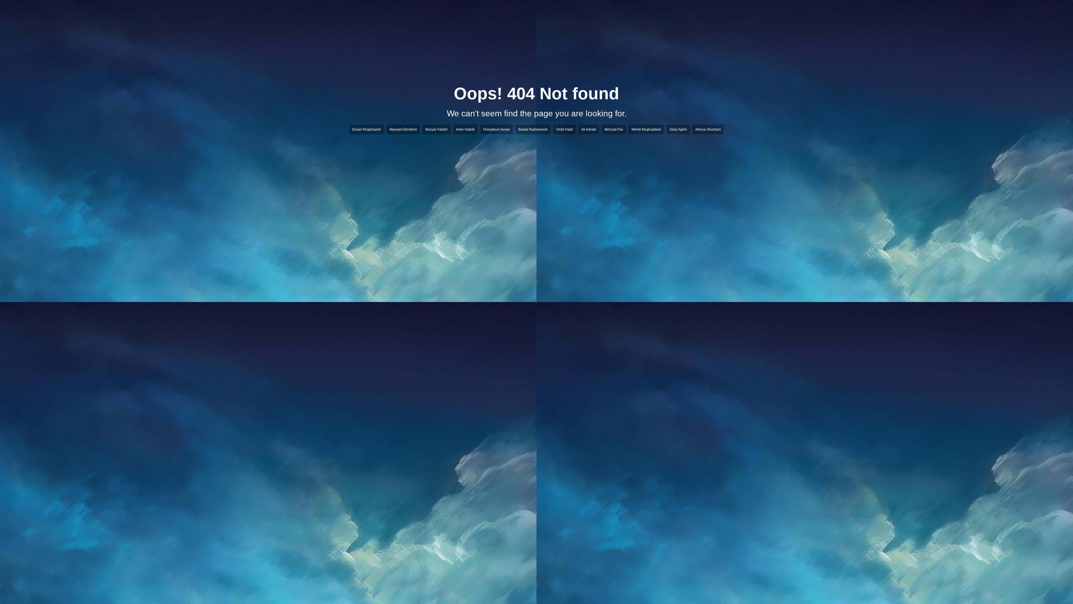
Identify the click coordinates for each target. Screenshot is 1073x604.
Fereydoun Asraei (496, 129)
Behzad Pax (614, 129)
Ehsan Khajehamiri (366, 129)
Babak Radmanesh (533, 129)
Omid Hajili (564, 129)
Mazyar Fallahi (436, 129)
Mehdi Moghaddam (646, 129)
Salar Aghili (678, 129)
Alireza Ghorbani (708, 129)
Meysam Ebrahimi (403, 129)
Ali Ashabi (588, 129)
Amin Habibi (465, 129)
